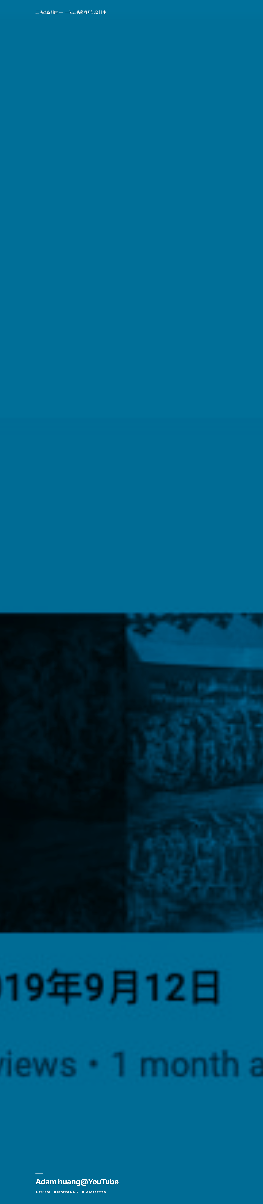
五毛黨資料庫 (46, 12)
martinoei (44, 1191)
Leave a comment (96, 1191)
